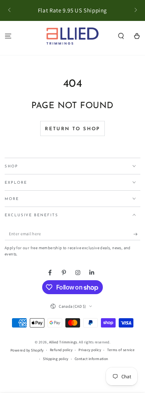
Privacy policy (89, 349)
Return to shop (72, 129)
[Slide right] (135, 10)
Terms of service (121, 349)
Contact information (91, 358)
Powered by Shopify (27, 350)
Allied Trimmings (63, 342)
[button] (121, 36)
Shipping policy (55, 358)
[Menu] (8, 36)
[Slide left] (10, 10)
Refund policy (61, 349)
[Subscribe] (136, 234)
